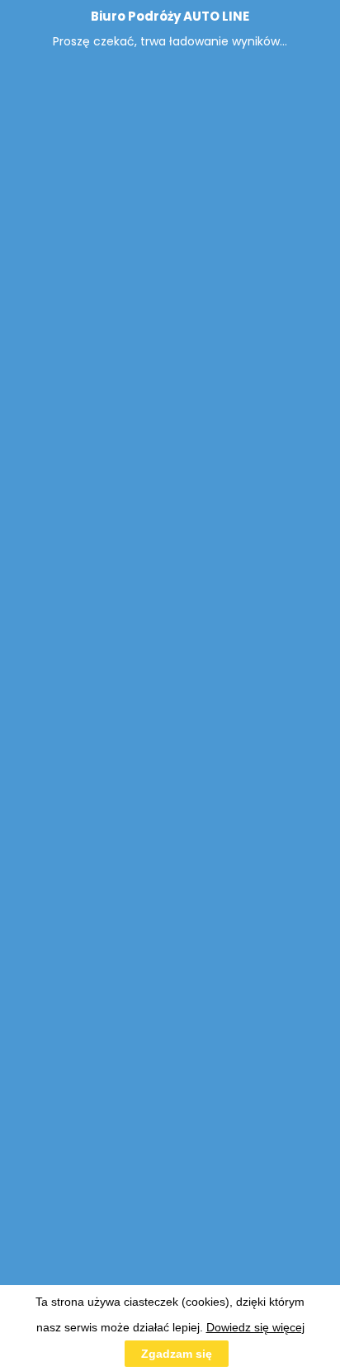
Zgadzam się (176, 1353)
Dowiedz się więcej (255, 1327)
